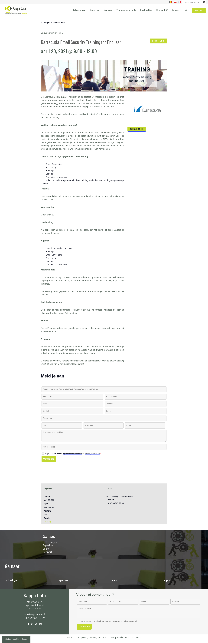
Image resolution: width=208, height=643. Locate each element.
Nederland (35, 608)
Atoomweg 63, (34, 602)
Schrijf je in (158, 41)
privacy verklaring (89, 637)
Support (47, 552)
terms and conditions (131, 637)
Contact (199, 10)
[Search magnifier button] (204, 2)
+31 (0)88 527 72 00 (35, 617)
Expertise (48, 545)
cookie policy (115, 637)
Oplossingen (11, 580)
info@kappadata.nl (34, 614)
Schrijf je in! (136, 129)
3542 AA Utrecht (35, 605)
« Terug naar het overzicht (53, 22)
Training (47, 521)
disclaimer (102, 637)
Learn (46, 548)
